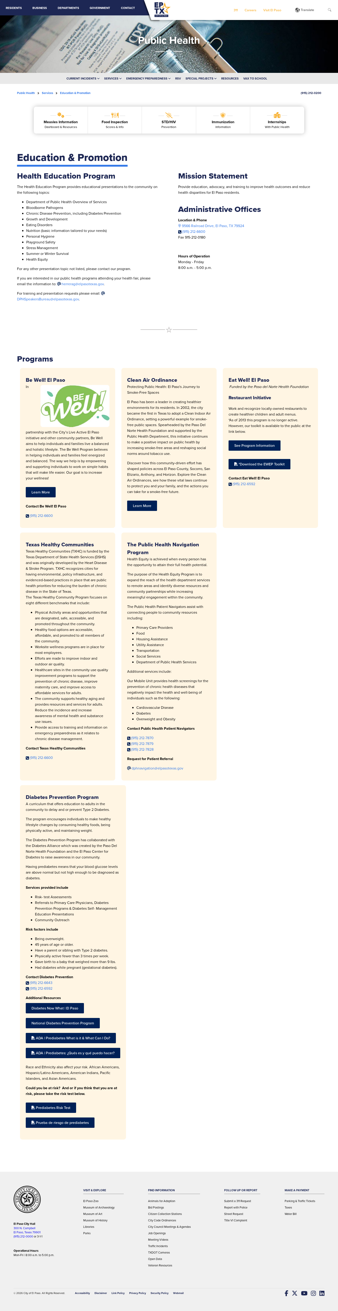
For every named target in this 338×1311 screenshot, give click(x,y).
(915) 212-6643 (41, 982)
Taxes (288, 1207)
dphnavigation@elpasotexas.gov (157, 768)
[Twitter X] (293, 1293)
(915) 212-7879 (142, 743)
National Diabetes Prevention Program (63, 1023)
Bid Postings (156, 1207)
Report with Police (235, 1207)
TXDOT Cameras (159, 1252)
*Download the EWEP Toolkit (262, 464)
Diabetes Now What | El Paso (55, 1008)
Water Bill (291, 1214)
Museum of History (95, 1220)
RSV (178, 78)
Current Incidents (81, 78)
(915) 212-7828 (142, 749)
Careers (250, 10)
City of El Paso (31, 1293)
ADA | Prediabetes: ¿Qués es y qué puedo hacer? (75, 1052)
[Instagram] (311, 1293)
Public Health (26, 93)
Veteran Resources (160, 1265)
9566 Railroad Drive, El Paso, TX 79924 (213, 225)
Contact (128, 8)
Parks (87, 1233)
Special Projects (200, 78)
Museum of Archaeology (99, 1207)
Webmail (178, 1293)
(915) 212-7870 (142, 737)
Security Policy (160, 1293)
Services (111, 78)
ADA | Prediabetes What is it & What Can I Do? (73, 1037)
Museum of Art (92, 1214)
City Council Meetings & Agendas (169, 1227)
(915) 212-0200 (311, 93)
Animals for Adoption (161, 1201)
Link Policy (118, 1293)
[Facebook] (284, 1293)
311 (236, 10)
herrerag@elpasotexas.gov (83, 283)
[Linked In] (320, 1293)
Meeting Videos (158, 1239)
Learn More (41, 492)
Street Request (233, 1214)
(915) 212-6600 (193, 231)
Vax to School (255, 78)
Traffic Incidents (158, 1246)
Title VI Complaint (235, 1220)
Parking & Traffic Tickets (300, 1201)
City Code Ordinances (162, 1220)
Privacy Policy (137, 1293)
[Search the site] (329, 10)
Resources (230, 78)
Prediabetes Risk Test (53, 1107)
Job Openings (157, 1233)
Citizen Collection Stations (165, 1214)
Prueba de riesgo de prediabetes (62, 1122)
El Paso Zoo (90, 1201)
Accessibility (82, 1293)
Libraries (88, 1227)
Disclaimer (101, 1293)
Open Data (155, 1259)
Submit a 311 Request (237, 1201)
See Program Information (254, 445)
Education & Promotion (75, 93)
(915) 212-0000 (23, 1236)
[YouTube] (302, 1293)
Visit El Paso (272, 10)
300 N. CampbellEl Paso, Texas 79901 (27, 1230)
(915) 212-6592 (243, 483)
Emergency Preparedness (147, 78)
